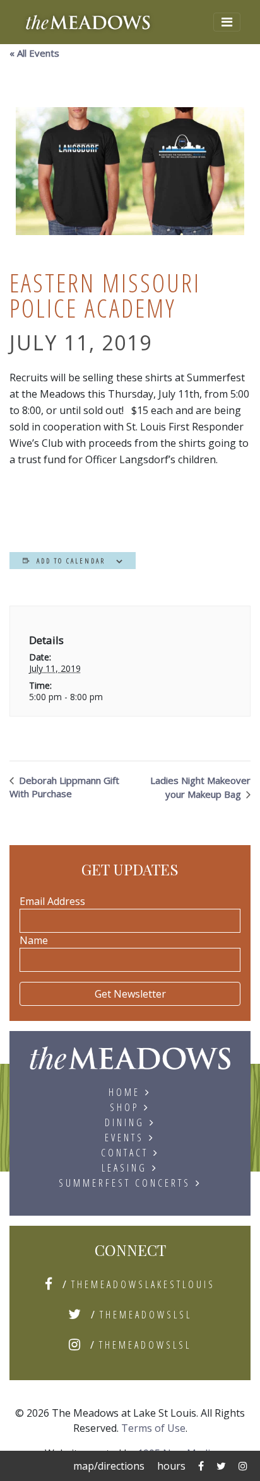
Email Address (52, 901)
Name (34, 940)
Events (124, 1137)
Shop (124, 1107)
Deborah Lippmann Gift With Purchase (64, 787)
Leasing (124, 1168)
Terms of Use (153, 1428)
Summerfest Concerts (125, 1183)
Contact (124, 1153)
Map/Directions (109, 1466)
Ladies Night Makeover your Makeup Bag (200, 787)
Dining (125, 1122)
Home (124, 1092)
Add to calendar (71, 560)
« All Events (34, 53)
